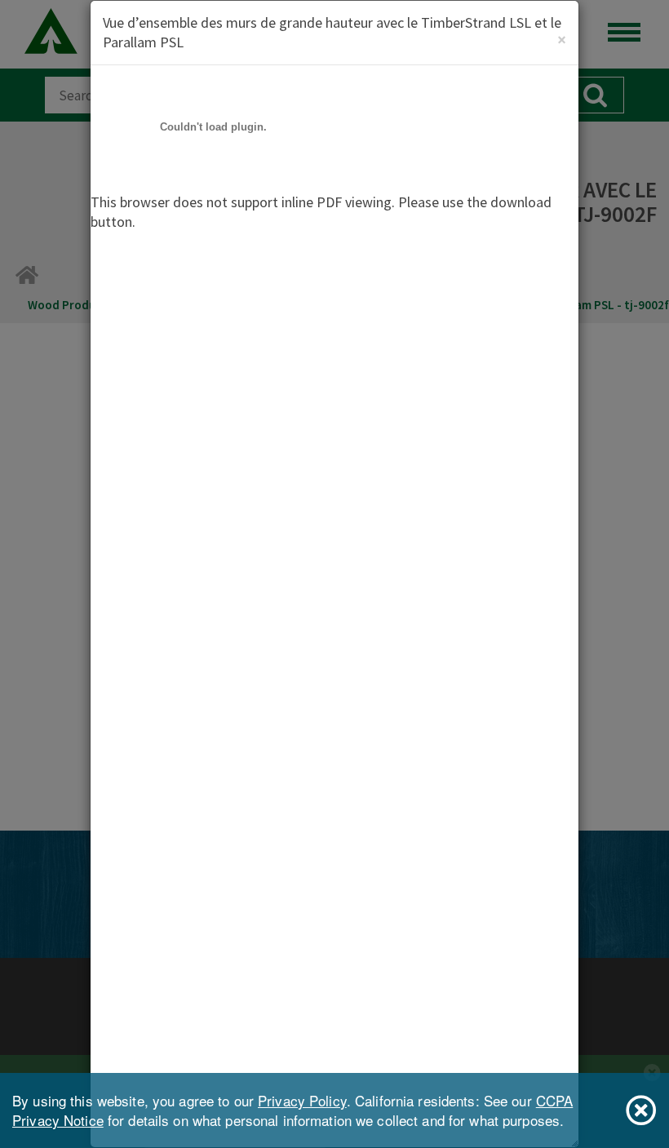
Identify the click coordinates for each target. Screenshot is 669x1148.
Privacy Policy (302, 1100)
